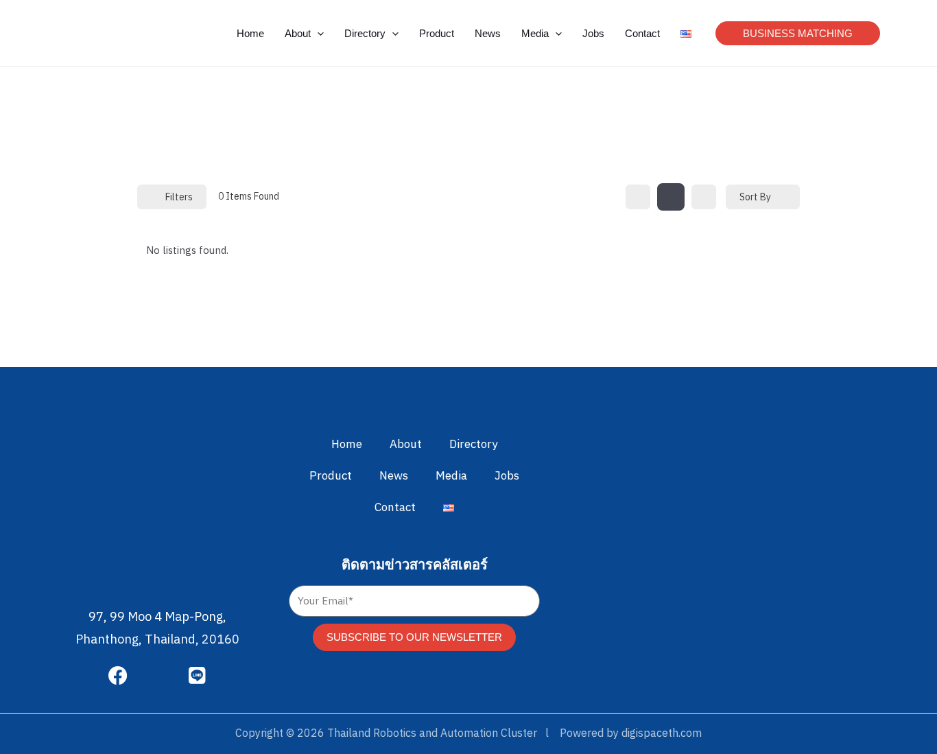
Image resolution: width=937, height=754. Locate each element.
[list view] (671, 197)
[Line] (197, 675)
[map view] (703, 197)
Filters (179, 197)
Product (330, 476)
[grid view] (638, 197)
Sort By (755, 197)
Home (346, 444)
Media (451, 476)
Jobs (507, 476)
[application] (317, 33)
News (393, 476)
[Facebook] (118, 675)
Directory (473, 444)
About (406, 444)
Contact (395, 507)
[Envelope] (157, 675)
